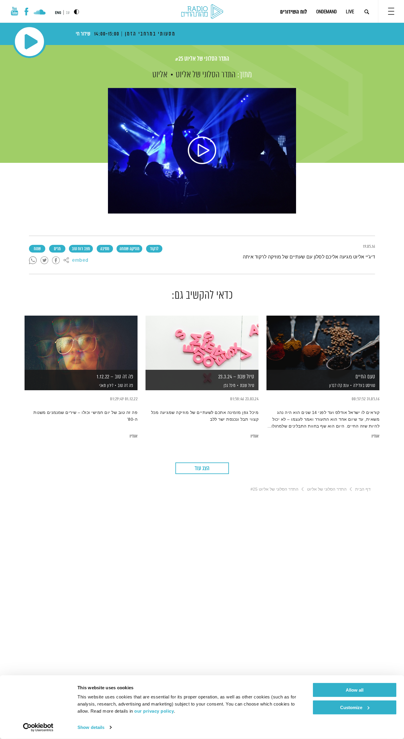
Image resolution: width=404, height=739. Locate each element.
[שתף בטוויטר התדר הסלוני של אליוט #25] (44, 260)
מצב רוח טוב (81, 249)
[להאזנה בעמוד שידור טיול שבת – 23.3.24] (202, 343)
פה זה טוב (125, 385)
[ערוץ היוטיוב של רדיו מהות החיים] (14, 11)
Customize (351, 707)
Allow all (354, 690)
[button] (391, 11)
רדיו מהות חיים (202, 12)
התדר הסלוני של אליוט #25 (202, 59)
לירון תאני (106, 385)
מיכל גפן (229, 385)
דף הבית (363, 489)
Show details (90, 727)
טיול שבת (247, 385)
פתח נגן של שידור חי (29, 41)
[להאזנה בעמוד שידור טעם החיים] (322, 343)
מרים (57, 249)
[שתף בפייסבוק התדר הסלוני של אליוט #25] (56, 260)
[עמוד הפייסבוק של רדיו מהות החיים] (26, 11)
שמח (37, 249)
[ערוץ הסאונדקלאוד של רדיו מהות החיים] (39, 12)
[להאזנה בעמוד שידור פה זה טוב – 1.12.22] (81, 343)
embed (80, 260)
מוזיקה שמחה (129, 249)
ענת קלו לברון (338, 385)
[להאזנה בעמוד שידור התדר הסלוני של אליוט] (202, 150)
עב (68, 13)
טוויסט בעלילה (364, 385)
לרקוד (154, 249)
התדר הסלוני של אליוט (205, 75)
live (350, 12)
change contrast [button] (76, 11)
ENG (58, 13)
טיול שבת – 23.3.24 (236, 377)
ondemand (326, 12)
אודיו (375, 436)
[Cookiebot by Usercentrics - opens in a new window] (38, 727)
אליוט (159, 75)
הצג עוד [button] (202, 468)
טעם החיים (365, 377)
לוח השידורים (293, 12)
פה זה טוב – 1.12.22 (115, 377)
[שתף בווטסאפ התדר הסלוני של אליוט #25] (33, 260)
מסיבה (104, 249)
